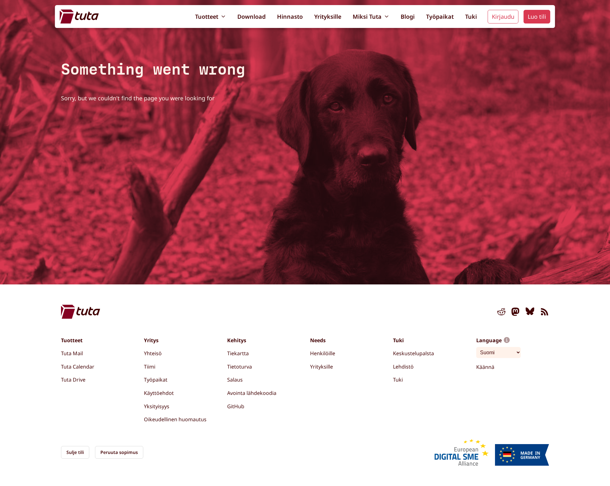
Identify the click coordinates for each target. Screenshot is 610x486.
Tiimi (149, 366)
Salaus (235, 379)
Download (251, 16)
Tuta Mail (72, 353)
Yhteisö (153, 353)
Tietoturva (239, 366)
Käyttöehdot (159, 392)
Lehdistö (403, 366)
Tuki (471, 16)
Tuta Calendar (77, 366)
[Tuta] (79, 16)
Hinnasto (290, 16)
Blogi (408, 16)
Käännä (485, 366)
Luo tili (537, 16)
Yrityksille (327, 16)
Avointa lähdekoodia (251, 392)
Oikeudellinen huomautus (175, 419)
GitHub (235, 406)
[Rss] (544, 313)
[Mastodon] (516, 313)
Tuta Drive (73, 379)
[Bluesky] (529, 313)
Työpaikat (440, 16)
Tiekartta (238, 353)
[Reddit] (501, 313)
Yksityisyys (156, 406)
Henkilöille (322, 353)
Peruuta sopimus (119, 452)
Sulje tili (75, 452)
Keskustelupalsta (413, 353)
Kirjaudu (503, 16)
